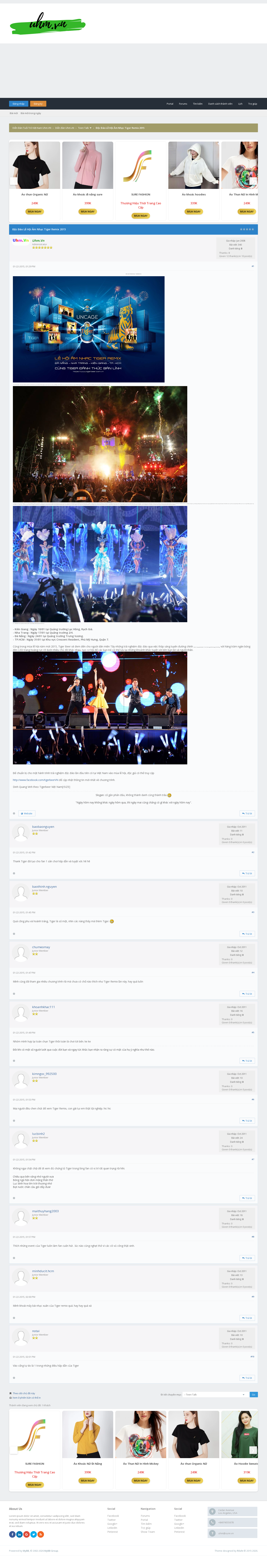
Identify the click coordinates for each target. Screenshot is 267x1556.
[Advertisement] (133, 70)
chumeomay (41, 947)
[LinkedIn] (19, 1534)
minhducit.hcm (43, 1271)
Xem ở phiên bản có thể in (27, 1397)
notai (36, 1331)
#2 (253, 852)
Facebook (180, 1515)
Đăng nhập (19, 103)
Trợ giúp (252, 103)
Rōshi (240, 1550)
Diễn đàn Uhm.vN (64, 127)
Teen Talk (83, 127)
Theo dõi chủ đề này (24, 1393)
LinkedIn (179, 1527)
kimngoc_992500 (44, 1074)
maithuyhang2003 (45, 1211)
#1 (253, 266)
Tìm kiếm (198, 103)
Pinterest (179, 1531)
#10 (252, 1356)
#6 (253, 1099)
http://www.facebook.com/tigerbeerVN (35, 780)
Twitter (178, 1519)
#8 (253, 1236)
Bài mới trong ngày (31, 113)
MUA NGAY (34, 211)
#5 (253, 1032)
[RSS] (40, 1534)
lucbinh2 (38, 1134)
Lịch (240, 103)
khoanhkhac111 (43, 1007)
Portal (170, 103)
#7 (253, 1159)
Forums (183, 103)
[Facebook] (12, 1534)
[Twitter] (33, 1534)
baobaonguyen (43, 826)
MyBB (26, 1550)
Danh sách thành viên (220, 103)
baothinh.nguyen (44, 886)
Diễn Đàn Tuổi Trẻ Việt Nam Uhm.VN (32, 127)
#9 (253, 1296)
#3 (253, 912)
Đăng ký (38, 103)
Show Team (148, 1531)
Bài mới (14, 113)
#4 (253, 972)
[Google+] (26, 1534)
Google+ (179, 1523)
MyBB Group (51, 1550)
